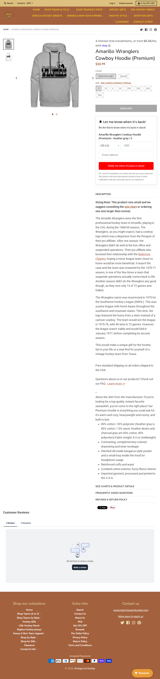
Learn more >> (116, 383)
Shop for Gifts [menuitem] (143, 15)
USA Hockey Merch (29, 625)
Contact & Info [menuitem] (143, 21)
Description (103, 194)
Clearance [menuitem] (122, 21)
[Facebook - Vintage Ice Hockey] (146, 29)
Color (98, 71)
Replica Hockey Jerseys (29, 629)
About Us (80, 617)
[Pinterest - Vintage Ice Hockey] (155, 29)
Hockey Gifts (29, 621)
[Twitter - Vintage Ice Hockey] (141, 29)
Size (113, 83)
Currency (21, 3)
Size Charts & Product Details (116, 83)
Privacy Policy (80, 637)
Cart (148, 3)
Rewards (80, 629)
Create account (126, 3)
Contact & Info (28, 649)
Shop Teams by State (28, 617)
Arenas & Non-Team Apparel (28, 633)
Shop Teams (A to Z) (28, 613)
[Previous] (17, 78)
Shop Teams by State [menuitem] (89, 9)
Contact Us (80, 613)
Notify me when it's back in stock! (126, 166)
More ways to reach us (130, 616)
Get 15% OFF (80, 625)
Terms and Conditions (80, 645)
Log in (112, 3)
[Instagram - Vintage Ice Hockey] (150, 29)
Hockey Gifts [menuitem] (117, 9)
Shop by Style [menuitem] (118, 15)
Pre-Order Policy (80, 633)
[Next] (93, 78)
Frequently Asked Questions (114, 492)
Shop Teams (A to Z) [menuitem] (57, 9)
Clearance (29, 645)
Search (80, 609)
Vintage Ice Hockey (84, 668)
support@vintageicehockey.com (130, 610)
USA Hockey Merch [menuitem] (143, 9)
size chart (131, 206)
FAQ (80, 621)
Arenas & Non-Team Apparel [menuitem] (84, 15)
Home (6, 29)
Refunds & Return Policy (111, 499)
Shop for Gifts (28, 641)
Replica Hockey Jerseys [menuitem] (47, 15)
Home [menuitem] (36, 9)
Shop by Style (28, 637)
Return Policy (80, 641)
